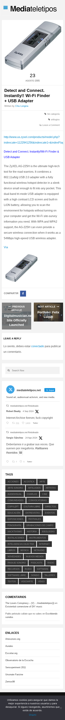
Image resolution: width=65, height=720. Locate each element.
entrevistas (32, 513)
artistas (51, 488)
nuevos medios (35, 556)
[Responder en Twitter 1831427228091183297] (8, 423)
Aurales (9, 646)
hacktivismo (15, 531)
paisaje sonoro (17, 563)
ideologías (48, 531)
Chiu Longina (21, 106)
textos (12, 581)
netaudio (39, 550)
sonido (35, 575)
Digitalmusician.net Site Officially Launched (18, 320)
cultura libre (32, 506)
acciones (13, 481)
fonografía (14, 525)
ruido (28, 569)
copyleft (13, 506)
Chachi (32, 714)
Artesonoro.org (12, 639)
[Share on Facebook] (23, 294)
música (24, 550)
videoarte (27, 581)
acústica (29, 481)
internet (44, 544)
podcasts (36, 563)
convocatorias (38, 500)
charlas (32, 494)
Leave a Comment (51, 125)
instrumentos (37, 538)
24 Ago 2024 (31, 438)
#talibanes (41, 448)
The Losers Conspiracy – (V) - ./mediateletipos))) (29, 603)
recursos (14, 569)
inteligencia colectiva (21, 544)
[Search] (8, 370)
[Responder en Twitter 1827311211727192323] (8, 462)
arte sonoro (15, 488)
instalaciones (16, 538)
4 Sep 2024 (28, 411)
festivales (34, 519)
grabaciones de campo (39, 525)
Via (6, 247)
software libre (17, 575)
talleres (49, 575)
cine (44, 494)
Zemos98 (10, 681)
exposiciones (15, 519)
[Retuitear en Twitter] (7, 405)
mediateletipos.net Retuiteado (24, 406)
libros (11, 550)
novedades (14, 556)
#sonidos (12, 452)
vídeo (41, 581)
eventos (50, 513)
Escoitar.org (11, 653)
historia (32, 531)
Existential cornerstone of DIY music (23, 606)
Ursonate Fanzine (14, 674)
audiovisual (15, 494)
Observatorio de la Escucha (19, 660)
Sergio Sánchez (14, 437)
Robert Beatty (13, 411)
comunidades (15, 500)
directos (50, 506)
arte (42, 481)
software (42, 569)
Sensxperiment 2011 (15, 667)
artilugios (55, 119)
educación (14, 513)
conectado (37, 346)
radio (50, 563)
